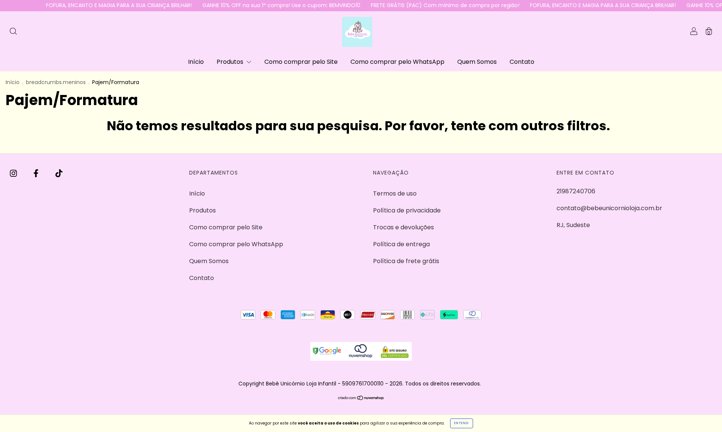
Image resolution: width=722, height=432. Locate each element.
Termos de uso (395, 193)
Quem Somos (477, 61)
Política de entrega (401, 244)
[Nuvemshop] (361, 398)
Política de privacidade (407, 210)
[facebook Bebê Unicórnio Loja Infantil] (36, 173)
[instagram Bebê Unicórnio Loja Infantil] (14, 173)
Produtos (231, 61)
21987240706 (576, 191)
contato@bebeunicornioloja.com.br (609, 208)
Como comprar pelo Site (301, 61)
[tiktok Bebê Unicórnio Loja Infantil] (59, 173)
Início (196, 61)
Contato (522, 61)
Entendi (461, 423)
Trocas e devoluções (403, 227)
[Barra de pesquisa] (13, 32)
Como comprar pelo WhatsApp (397, 61)
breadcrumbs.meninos (56, 82)
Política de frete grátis (406, 261)
